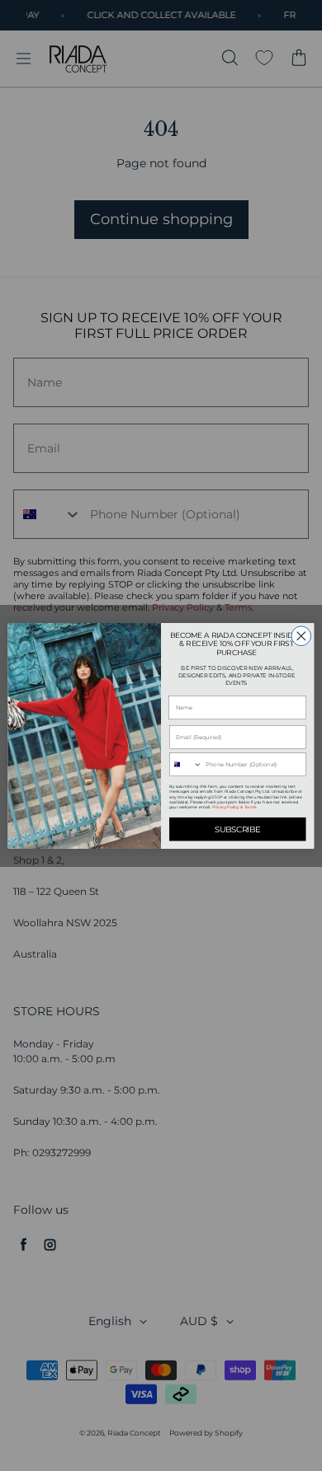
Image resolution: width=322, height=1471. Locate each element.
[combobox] (185, 763)
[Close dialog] (301, 635)
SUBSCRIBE (238, 828)
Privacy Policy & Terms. (235, 806)
